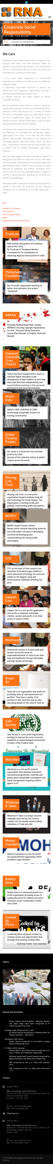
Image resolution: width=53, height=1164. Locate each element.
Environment (8, 211)
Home (6, 42)
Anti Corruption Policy (12, 215)
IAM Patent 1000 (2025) (14, 1027)
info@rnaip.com (13, 1113)
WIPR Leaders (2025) (13, 1063)
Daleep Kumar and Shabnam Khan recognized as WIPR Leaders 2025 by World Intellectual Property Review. (29, 1067)
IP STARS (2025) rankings (15, 1036)
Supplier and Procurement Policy (16, 221)
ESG (4, 203)
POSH (5, 218)
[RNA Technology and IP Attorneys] (22, 13)
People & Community (11, 208)
